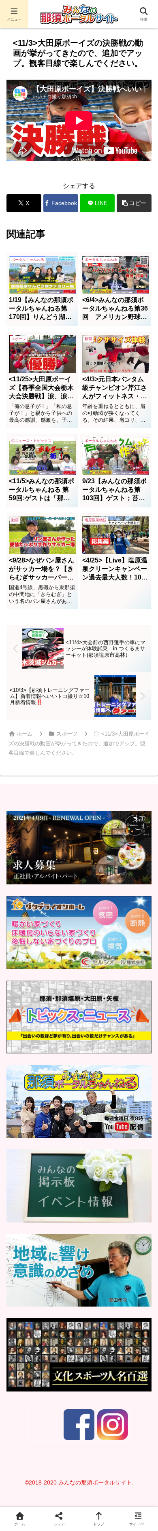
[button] (134, 203)
